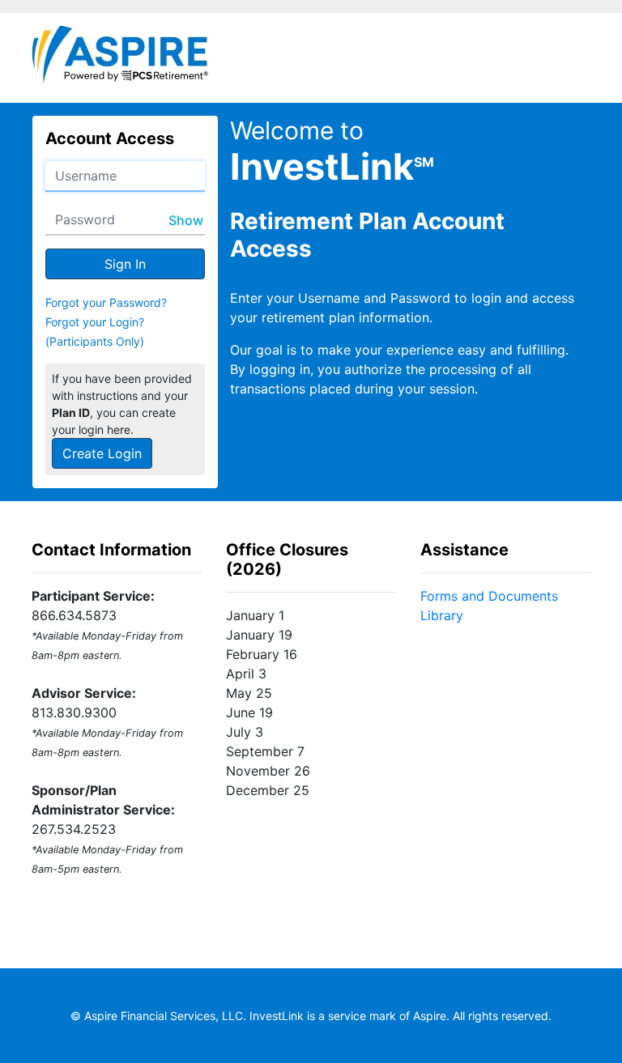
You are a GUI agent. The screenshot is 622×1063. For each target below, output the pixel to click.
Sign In (125, 264)
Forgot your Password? (106, 302)
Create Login (102, 453)
